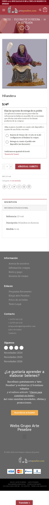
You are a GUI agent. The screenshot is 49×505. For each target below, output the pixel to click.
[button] (24, 436)
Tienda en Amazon (39, 486)
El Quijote (25, 486)
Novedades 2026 (13, 361)
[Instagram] (11, 348)
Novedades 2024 (13, 352)
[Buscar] (40, 10)
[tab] (24, 202)
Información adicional (16, 208)
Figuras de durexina (27, 19)
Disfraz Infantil (34, 484)
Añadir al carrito (28, 166)
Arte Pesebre (33, 482)
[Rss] (16, 348)
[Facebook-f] (6, 348)
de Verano (15, 154)
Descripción (10, 202)
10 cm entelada (31, 21)
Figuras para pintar (11, 486)
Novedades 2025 (13, 357)
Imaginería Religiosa (16, 484)
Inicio (7, 19)
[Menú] (3, 10)
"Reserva (7, 154)
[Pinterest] (21, 348)
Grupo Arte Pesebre (18, 482)
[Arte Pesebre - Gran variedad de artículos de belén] (22, 10)
